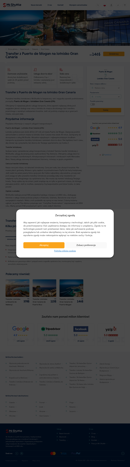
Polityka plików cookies (65, 251)
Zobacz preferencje (86, 245)
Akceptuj (44, 245)
